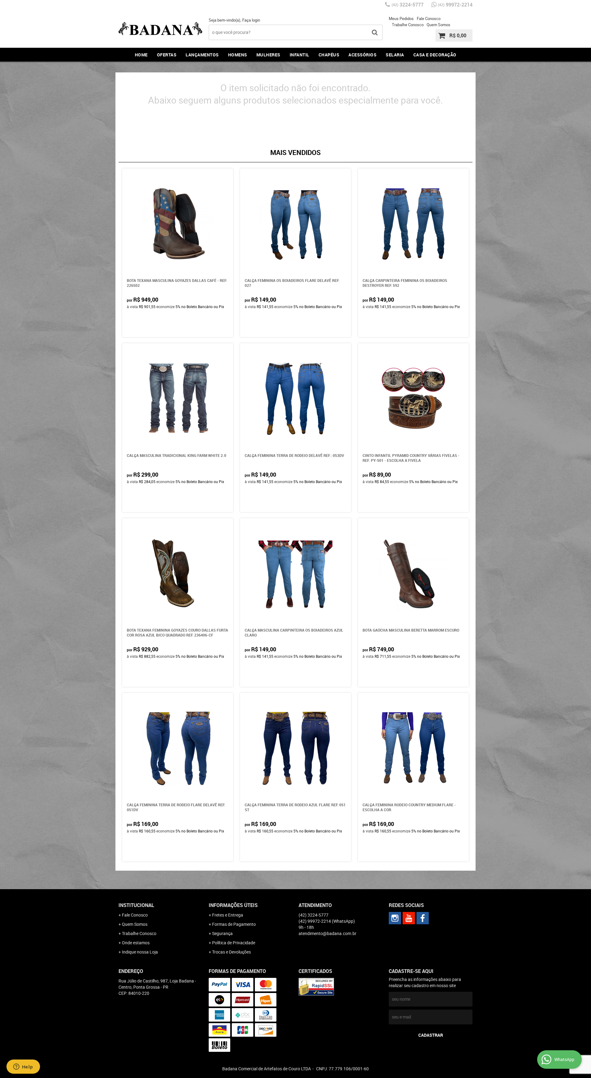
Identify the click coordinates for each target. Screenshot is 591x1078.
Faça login (251, 20)
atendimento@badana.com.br (327, 933)
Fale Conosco (428, 18)
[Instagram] (395, 918)
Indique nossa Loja (140, 952)
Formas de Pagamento (234, 924)
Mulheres (268, 55)
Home (141, 55)
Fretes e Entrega (227, 915)
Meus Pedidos (401, 18)
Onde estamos (136, 943)
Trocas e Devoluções (231, 952)
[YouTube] (409, 918)
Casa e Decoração (434, 55)
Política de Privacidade (233, 943)
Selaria (395, 55)
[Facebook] (422, 918)
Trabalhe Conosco (408, 24)
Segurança (222, 933)
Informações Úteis (233, 905)
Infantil (299, 55)
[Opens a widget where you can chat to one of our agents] (23, 1067)
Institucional (136, 905)
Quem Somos (438, 24)
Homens (237, 55)
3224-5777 (408, 4)
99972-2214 (455, 4)
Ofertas (167, 55)
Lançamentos (202, 55)
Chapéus (329, 55)
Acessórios (362, 55)
